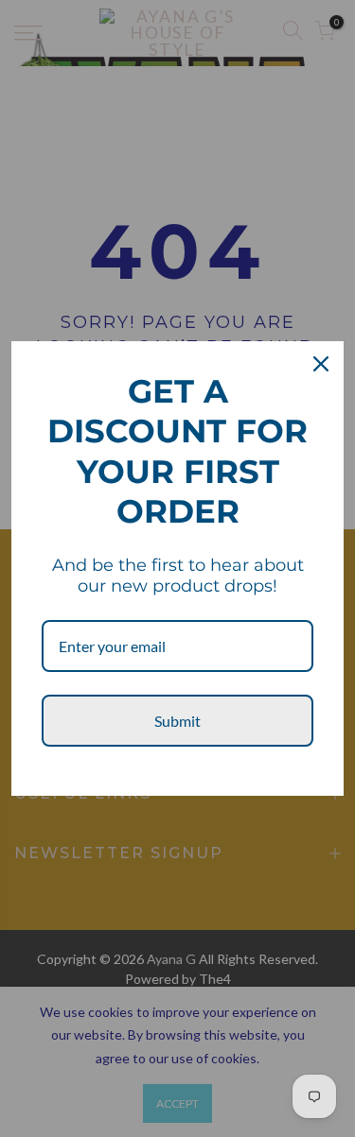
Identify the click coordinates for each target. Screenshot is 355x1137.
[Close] (321, 364)
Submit (177, 721)
